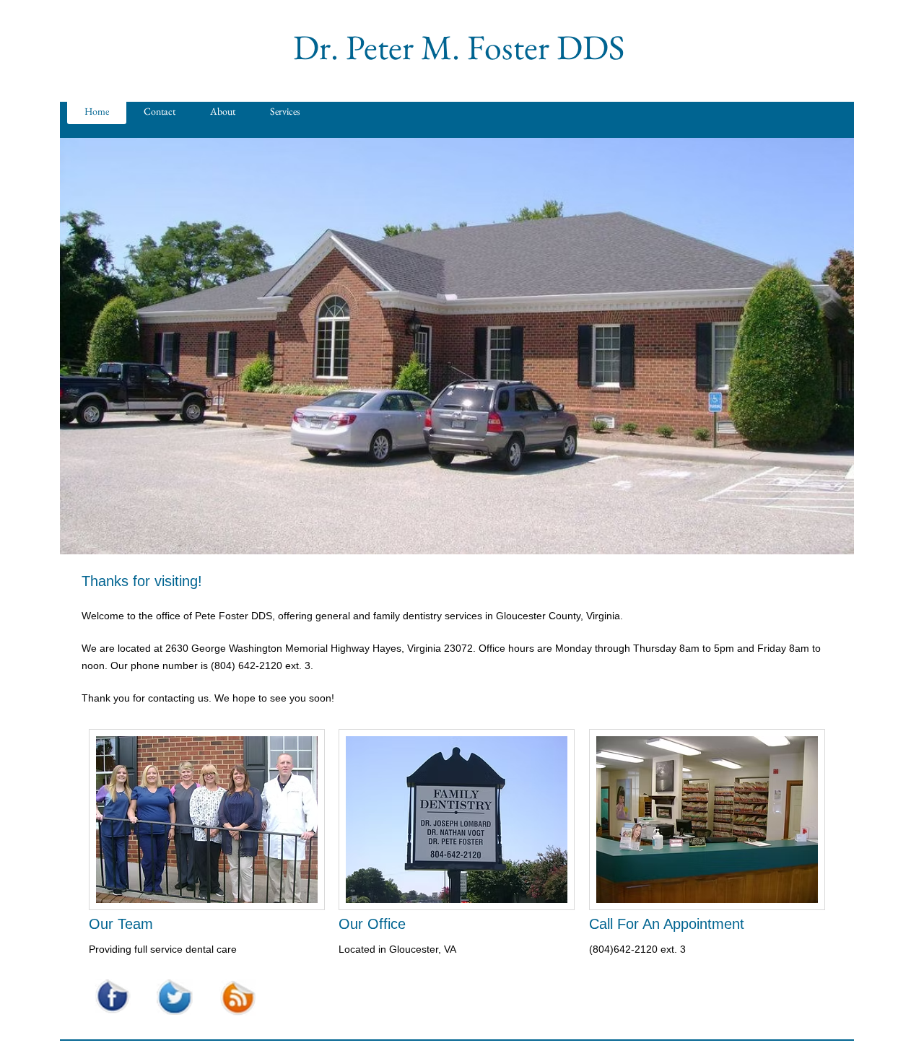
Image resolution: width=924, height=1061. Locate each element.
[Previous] (80, 346)
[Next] (833, 346)
